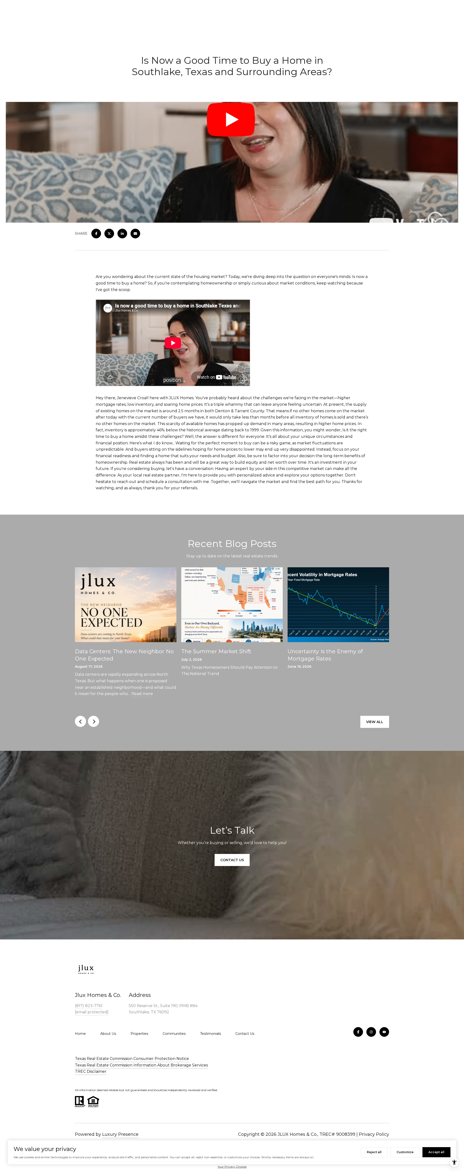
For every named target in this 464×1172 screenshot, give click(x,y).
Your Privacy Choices (232, 1166)
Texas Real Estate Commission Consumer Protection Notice (132, 1058)
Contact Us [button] (232, 860)
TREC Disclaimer (91, 1071)
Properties (139, 1033)
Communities (174, 1033)
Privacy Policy (374, 1134)
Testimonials (210, 1033)
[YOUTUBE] (384, 1032)
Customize (405, 1152)
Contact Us (244, 1033)
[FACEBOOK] (358, 1032)
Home (80, 1033)
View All (374, 722)
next (93, 721)
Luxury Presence (120, 1134)
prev (80, 721)
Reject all (374, 1152)
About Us (108, 1033)
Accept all (436, 1152)
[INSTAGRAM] (371, 1032)
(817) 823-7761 (88, 1005)
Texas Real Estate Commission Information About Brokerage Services (141, 1065)
